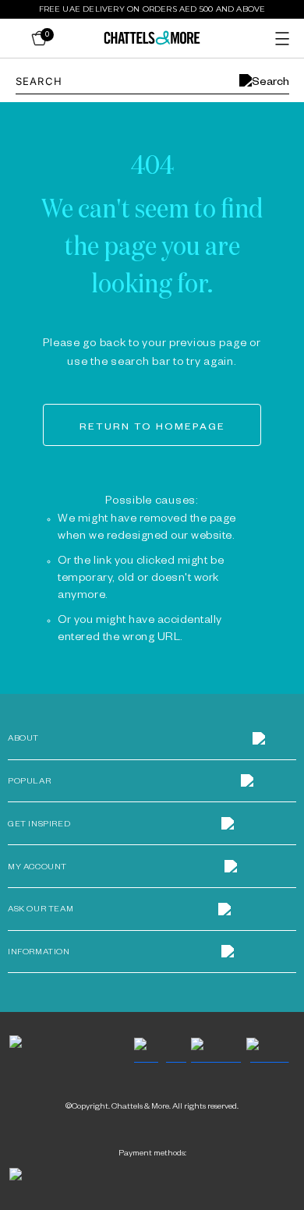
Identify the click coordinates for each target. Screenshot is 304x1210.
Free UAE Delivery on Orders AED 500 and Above (152, 9)
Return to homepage (152, 428)
